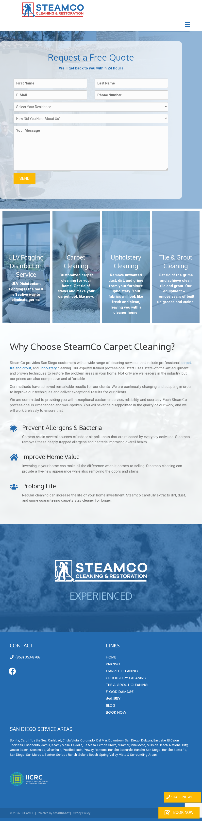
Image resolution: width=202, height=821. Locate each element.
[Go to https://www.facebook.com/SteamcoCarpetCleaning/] (12, 672)
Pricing (113, 664)
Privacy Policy (81, 813)
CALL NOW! (182, 797)
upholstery (48, 368)
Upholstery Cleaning (126, 677)
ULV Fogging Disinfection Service (26, 265)
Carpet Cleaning (122, 670)
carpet (186, 363)
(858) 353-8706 (28, 657)
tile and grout (20, 368)
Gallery (113, 698)
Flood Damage (120, 691)
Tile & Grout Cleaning (127, 684)
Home (111, 657)
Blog (111, 705)
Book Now (116, 712)
